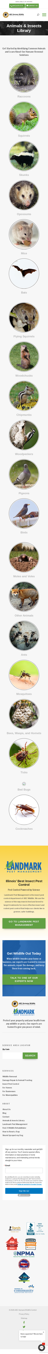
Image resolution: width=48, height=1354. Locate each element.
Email (7, 1165)
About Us (6, 1109)
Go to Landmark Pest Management (24, 923)
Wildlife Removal (9, 1076)
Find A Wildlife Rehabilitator (14, 1128)
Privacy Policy (24, 1314)
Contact (5, 1117)
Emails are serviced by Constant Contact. (29, 1184)
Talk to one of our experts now (24, 980)
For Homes (7, 1087)
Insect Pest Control (10, 1084)
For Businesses (8, 1091)
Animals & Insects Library (13, 1120)
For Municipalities (10, 1095)
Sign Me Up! (24, 1190)
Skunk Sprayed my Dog (12, 1135)
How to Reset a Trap (11, 1131)
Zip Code (5, 1049)
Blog (4, 1113)
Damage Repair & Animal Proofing (17, 1080)
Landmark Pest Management (14, 1124)
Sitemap (24, 1318)
